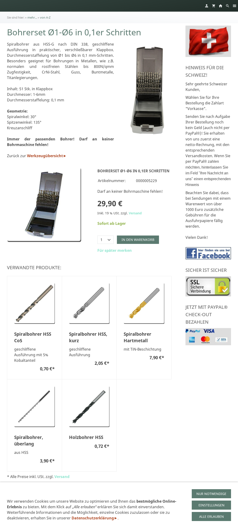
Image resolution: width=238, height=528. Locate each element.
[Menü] (234, 6)
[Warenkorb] (213, 6)
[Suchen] (227, 6)
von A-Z (45, 17)
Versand (135, 213)
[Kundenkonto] (206, 6)
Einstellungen (211, 505)
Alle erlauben (211, 516)
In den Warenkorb (138, 239)
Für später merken (114, 250)
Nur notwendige (211, 493)
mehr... (32, 17)
